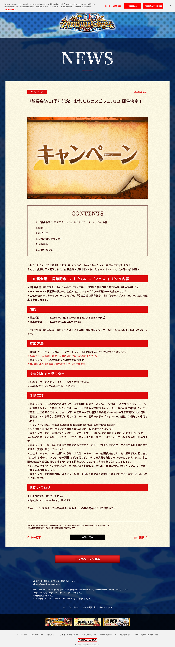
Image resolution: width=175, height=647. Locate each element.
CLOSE (87, 213)
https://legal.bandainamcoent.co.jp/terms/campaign (84, 424)
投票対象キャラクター (50, 238)
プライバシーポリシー (69, 634)
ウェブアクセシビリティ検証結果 (79, 607)
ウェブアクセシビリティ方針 (146, 634)
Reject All (132, 6)
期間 (40, 227)
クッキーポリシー (89, 634)
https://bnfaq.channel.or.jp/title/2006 (49, 500)
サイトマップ (105, 607)
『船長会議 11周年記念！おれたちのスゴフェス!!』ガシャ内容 (72, 222)
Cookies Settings (113, 6)
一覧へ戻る (87, 537)
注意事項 (43, 244)
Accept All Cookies (153, 6)
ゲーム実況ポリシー (108, 634)
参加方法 (43, 233)
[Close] (171, 6)
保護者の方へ (125, 634)
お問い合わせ (45, 249)
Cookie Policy (11, 9)
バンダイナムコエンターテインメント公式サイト (36, 634)
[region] (87, 6)
